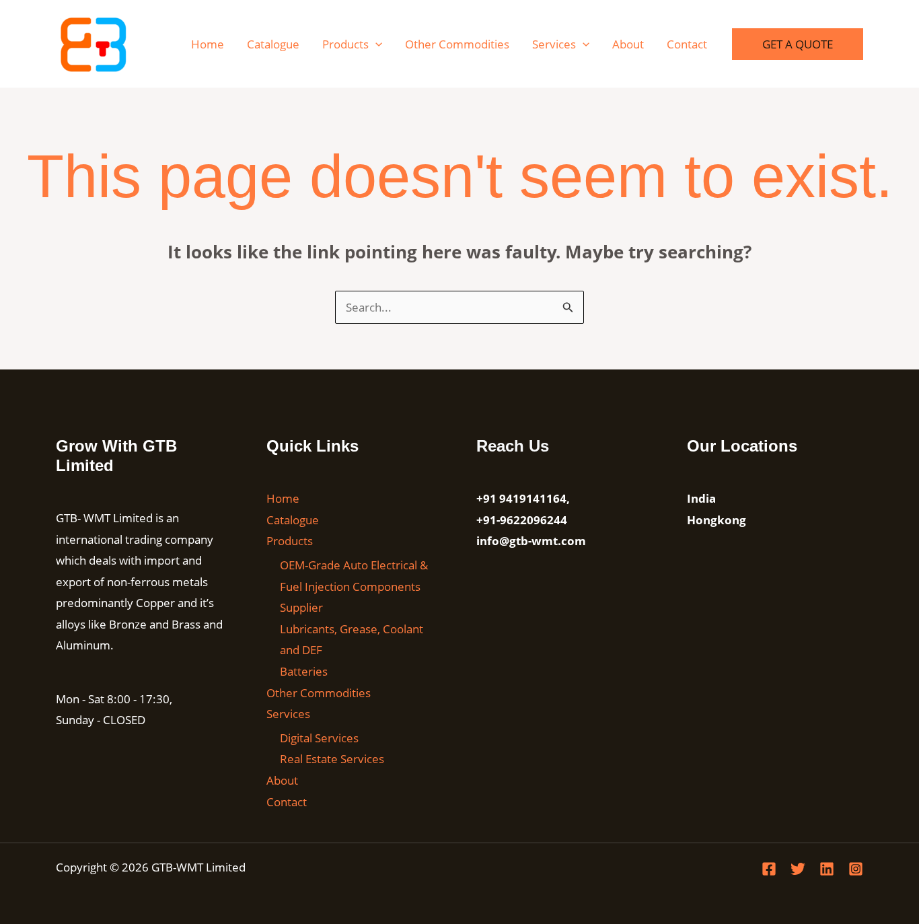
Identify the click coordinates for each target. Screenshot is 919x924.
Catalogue (273, 44)
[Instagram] (855, 868)
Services (554, 44)
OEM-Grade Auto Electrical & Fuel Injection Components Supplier (354, 586)
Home (207, 44)
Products (345, 44)
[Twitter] (798, 868)
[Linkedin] (826, 868)
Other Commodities (457, 44)
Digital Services (319, 738)
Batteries (304, 671)
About (628, 44)
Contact (687, 44)
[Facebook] (769, 868)
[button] (375, 44)
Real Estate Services (332, 759)
